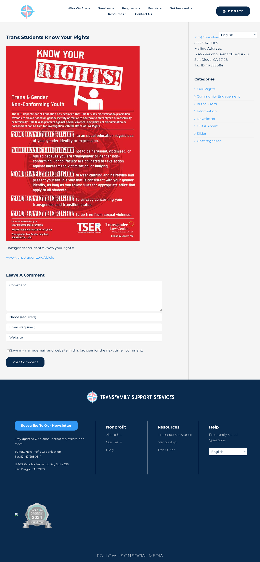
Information (207, 111)
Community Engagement (218, 96)
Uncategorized (209, 141)
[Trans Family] (27, 3)
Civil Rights (206, 89)
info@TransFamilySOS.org (215, 37)
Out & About (207, 126)
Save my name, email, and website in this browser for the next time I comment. (76, 350)
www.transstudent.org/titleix (30, 257)
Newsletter (206, 119)
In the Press (207, 104)
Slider (201, 134)
